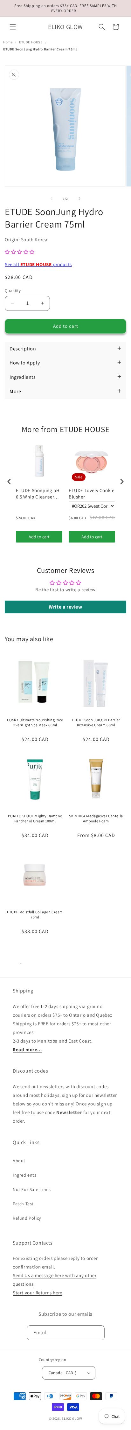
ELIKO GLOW (72, 1418)
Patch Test (23, 1204)
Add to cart (39, 537)
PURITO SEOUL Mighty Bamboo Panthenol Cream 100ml (35, 818)
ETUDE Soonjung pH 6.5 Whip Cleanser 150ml (37, 493)
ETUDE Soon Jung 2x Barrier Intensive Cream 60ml (96, 722)
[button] (13, 27)
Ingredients (25, 1175)
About (19, 1161)
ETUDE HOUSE (31, 42)
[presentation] (9, 482)
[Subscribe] (97, 1332)
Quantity (13, 290)
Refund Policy (27, 1218)
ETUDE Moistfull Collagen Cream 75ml (35, 914)
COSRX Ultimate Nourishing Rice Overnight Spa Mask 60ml (35, 722)
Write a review (65, 606)
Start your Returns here (37, 1293)
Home (7, 42)
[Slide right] (79, 198)
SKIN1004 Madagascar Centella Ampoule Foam (96, 818)
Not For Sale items (32, 1189)
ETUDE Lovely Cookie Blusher (91, 493)
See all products (38, 264)
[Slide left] (52, 198)
